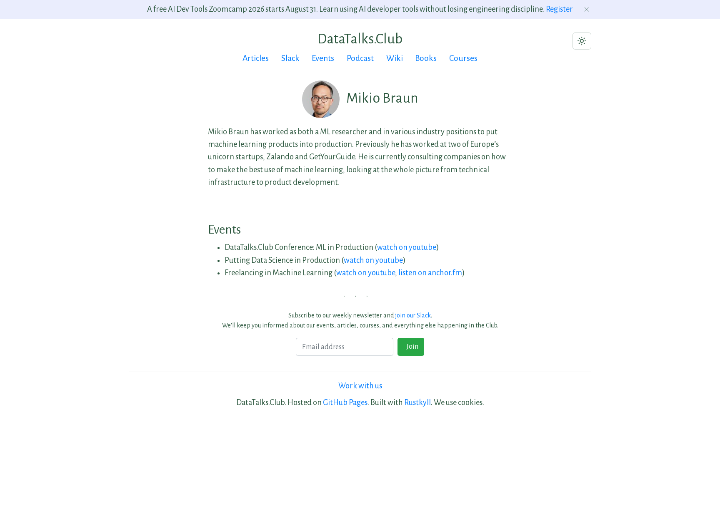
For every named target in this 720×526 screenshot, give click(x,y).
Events (323, 58)
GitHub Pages (345, 402)
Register (559, 9)
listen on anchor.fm (430, 273)
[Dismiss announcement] (587, 9)
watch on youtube (406, 247)
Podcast (360, 58)
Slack (290, 58)
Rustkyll (417, 402)
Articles (255, 58)
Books (426, 58)
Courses (463, 58)
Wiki (394, 58)
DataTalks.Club (360, 38)
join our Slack (413, 315)
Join (411, 346)
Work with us (360, 386)
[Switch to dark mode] (581, 41)
